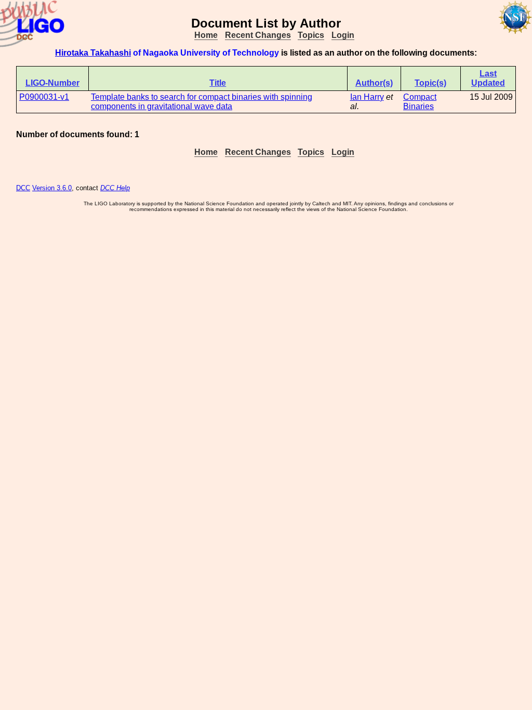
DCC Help (115, 188)
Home (206, 35)
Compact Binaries (419, 102)
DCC (23, 188)
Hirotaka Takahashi (93, 52)
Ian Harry (367, 97)
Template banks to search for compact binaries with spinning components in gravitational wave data (201, 102)
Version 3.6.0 (52, 188)
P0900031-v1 (44, 97)
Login (342, 35)
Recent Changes (258, 35)
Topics (311, 35)
